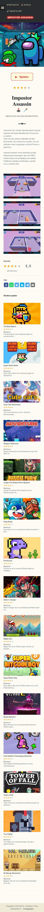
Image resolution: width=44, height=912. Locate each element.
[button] (2, 7)
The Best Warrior (10, 326)
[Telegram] (27, 285)
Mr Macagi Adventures (12, 873)
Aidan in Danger (10, 599)
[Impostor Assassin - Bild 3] (22, 241)
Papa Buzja (8, 521)
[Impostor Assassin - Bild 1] (22, 186)
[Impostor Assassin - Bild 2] (22, 213)
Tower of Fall (8, 795)
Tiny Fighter (8, 834)
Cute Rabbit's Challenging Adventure (18, 756)
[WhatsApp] (11, 285)
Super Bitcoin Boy (10, 678)
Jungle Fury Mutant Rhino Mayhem (17, 482)
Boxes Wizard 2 (9, 717)
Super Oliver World (11, 365)
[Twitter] (17, 285)
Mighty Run (8, 638)
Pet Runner (8, 560)
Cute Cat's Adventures (12, 404)
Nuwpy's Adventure (11, 443)
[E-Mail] (33, 285)
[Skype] (22, 285)
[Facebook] (6, 285)
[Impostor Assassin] (22, 44)
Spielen (22, 77)
